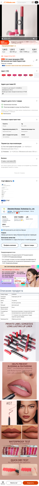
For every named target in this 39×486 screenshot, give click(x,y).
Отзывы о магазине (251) (8, 161)
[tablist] (19, 35)
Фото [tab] (22, 35)
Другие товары (29, 245)
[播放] (2, 38)
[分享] (37, 60)
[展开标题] (33, 61)
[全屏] (36, 38)
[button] (8, 46)
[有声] (33, 38)
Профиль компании (10, 245)
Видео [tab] (17, 35)
